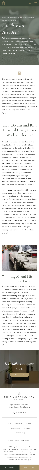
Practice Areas (12, 17)
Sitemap (27, 428)
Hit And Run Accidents (9, 20)
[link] (19, 412)
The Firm (29, 423)
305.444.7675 (27, 460)
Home (4, 17)
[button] (35, 3)
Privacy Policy (20, 433)
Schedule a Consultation (19, 375)
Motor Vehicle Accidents (26, 17)
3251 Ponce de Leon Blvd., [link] (19, 405)
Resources (18, 423)
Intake (10, 423)
